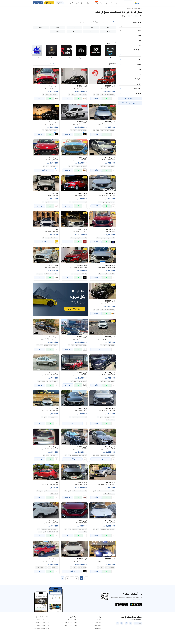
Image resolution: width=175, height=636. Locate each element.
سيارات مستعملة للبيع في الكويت (41, 619)
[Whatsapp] (106, 98)
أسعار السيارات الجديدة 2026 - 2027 (130, 103)
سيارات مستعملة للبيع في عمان (41, 628)
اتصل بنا (98, 622)
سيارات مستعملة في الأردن (42, 622)
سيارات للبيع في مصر (72, 619)
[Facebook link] (130, 623)
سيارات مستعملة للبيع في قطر (42, 625)
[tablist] (74, 22)
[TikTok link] (126, 623)
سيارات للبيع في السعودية (71, 625)
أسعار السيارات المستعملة (130, 98)
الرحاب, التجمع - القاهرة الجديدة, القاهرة (105, 491)
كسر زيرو (39, 532)
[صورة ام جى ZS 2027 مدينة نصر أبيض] (46, 219)
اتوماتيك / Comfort (41, 381)
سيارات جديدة (118, 3)
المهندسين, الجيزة (109, 202)
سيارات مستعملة (128, 3)
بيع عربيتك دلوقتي (74, 309)
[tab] (112, 22)
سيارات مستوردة (109, 3)
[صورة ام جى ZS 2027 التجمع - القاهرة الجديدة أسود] (102, 291)
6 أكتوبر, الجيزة (81, 273)
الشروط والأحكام (96, 625)
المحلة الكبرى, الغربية (109, 417)
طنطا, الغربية (110, 166)
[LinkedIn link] (121, 623)
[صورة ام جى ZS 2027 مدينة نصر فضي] (74, 112)
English (59, 3)
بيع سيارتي (48, 3)
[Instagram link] (117, 623)
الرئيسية (99, 619)
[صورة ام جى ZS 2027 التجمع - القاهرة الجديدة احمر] (102, 76)
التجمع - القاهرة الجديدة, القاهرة (107, 130)
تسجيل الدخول (38, 3)
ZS (94, 94)
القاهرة (55, 381)
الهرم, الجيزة (110, 345)
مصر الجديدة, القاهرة (80, 202)
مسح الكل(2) (123, 16)
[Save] (91, 70)
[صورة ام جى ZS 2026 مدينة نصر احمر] (46, 112)
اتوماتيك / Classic (107, 493)
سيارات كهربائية (99, 3)
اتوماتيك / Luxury (110, 419)
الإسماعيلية (54, 567)
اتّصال (95, 98)
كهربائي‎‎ (44, 532)
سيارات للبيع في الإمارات (71, 622)
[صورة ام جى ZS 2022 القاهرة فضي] (46, 362)
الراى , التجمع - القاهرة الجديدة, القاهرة (49, 529)
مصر (138, 623)
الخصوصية (98, 628)
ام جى (97, 94)
